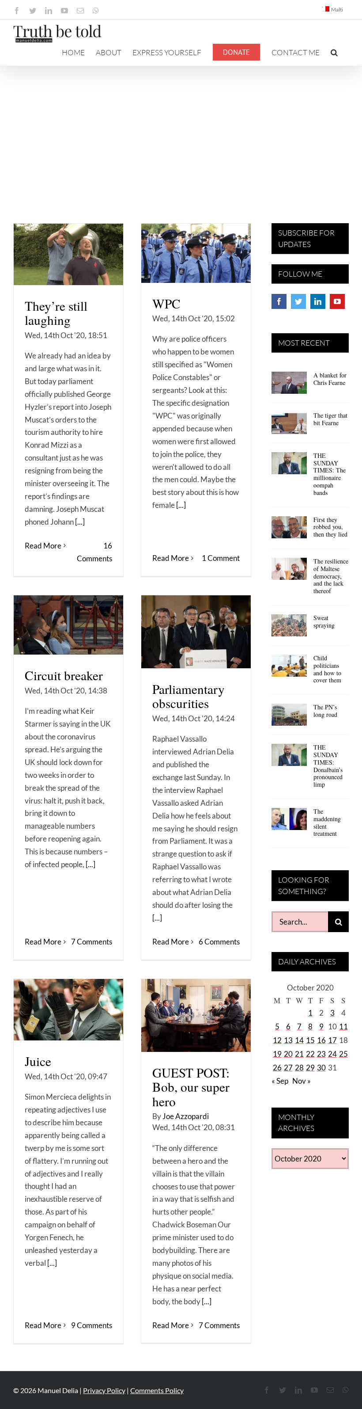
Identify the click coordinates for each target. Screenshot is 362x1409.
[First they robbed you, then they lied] (289, 530)
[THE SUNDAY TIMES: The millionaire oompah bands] (289, 466)
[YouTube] (337, 301)
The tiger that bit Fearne (330, 419)
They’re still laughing (56, 312)
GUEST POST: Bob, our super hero (191, 1086)
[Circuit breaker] (68, 625)
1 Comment (221, 558)
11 (343, 1026)
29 (310, 1067)
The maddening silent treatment (327, 822)
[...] (80, 521)
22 (310, 1054)
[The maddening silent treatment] (289, 822)
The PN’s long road (325, 711)
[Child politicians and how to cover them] (289, 669)
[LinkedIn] (317, 301)
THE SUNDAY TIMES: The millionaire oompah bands (329, 474)
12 (277, 1040)
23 (321, 1054)
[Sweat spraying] (289, 628)
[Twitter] (298, 301)
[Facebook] (279, 301)
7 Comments (91, 941)
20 (288, 1054)
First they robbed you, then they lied (330, 527)
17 (332, 1040)
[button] (334, 52)
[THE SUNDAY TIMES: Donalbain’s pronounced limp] (289, 758)
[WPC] (196, 253)
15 (310, 1040)
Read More (43, 545)
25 (343, 1054)
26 (277, 1067)
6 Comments (219, 941)
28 (299, 1067)
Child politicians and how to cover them (327, 669)
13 (288, 1040)
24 (332, 1054)
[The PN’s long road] (289, 718)
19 (277, 1054)
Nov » (301, 1080)
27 (288, 1067)
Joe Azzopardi (185, 1116)
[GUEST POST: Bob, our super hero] (196, 1015)
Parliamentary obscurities (188, 696)
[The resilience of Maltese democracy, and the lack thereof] (289, 572)
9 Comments (91, 1325)
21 (299, 1054)
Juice (38, 1061)
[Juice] (68, 1009)
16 (321, 1040)
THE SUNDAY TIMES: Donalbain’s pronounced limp (328, 765)
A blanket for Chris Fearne (330, 379)
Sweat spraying (324, 621)
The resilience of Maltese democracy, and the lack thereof (330, 576)
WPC (166, 303)
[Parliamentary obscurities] (196, 631)
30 (321, 1067)
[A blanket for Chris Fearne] (289, 386)
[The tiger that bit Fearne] (289, 426)
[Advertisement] (181, 132)
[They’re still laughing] (68, 254)
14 (299, 1040)
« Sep (280, 1080)
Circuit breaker (64, 675)
